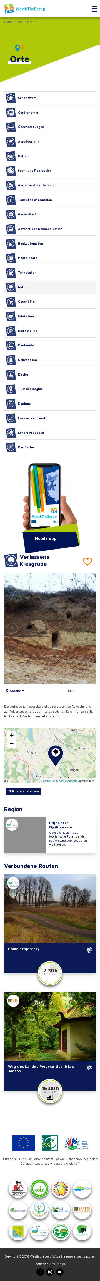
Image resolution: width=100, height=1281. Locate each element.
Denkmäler (26, 345)
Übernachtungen (31, 127)
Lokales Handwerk (32, 418)
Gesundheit (27, 214)
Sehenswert (27, 98)
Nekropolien (27, 360)
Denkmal (24, 403)
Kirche (23, 374)
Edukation (26, 316)
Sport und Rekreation (35, 170)
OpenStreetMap (67, 780)
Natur (31, 21)
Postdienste (28, 258)
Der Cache (26, 447)
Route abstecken (25, 791)
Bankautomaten (30, 243)
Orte (20, 21)
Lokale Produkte (31, 432)
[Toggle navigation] (94, 8)
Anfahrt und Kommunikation (40, 229)
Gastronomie (28, 112)
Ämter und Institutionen (37, 185)
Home (8, 21)
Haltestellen (27, 331)
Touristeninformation (35, 200)
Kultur (23, 156)
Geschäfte (26, 301)
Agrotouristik (28, 141)
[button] (87, 628)
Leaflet (46, 780)
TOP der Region (30, 389)
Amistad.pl (57, 1264)
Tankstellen (27, 272)
